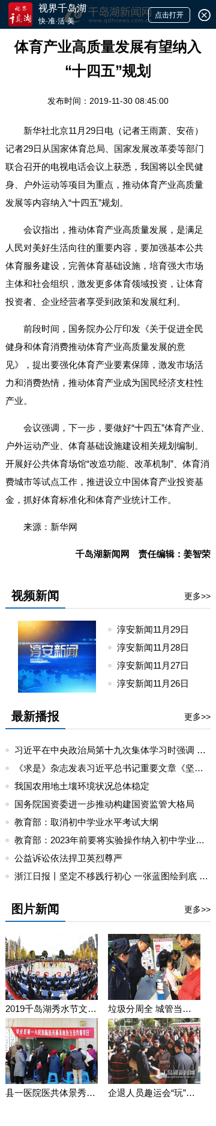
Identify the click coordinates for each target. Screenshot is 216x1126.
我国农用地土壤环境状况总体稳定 (81, 786)
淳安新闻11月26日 (158, 683)
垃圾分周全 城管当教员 (154, 1009)
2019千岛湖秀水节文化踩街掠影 (51, 1009)
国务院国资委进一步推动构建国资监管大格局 (104, 804)
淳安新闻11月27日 (158, 665)
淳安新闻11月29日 (158, 629)
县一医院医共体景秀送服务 (51, 1093)
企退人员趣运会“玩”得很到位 (154, 1093)
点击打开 (169, 15)
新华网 (63, 527)
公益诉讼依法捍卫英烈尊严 (68, 858)
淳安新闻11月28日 (158, 647)
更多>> (197, 596)
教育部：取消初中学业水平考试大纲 (86, 822)
